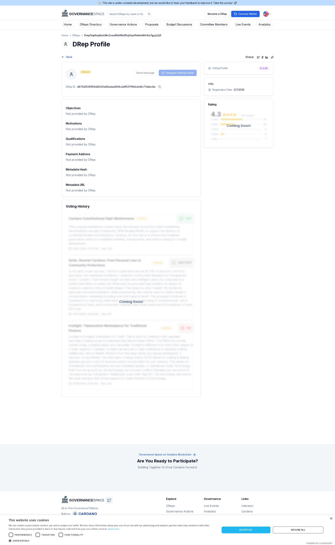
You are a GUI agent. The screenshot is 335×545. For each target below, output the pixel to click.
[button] (111, 540)
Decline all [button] (298, 529)
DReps (76, 35)
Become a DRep (217, 13)
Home (68, 24)
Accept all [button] (245, 529)
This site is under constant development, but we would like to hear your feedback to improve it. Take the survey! (167, 2)
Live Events (243, 24)
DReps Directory (91, 24)
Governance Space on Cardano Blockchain (165, 454)
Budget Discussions (179, 24)
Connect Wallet (247, 13)
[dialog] (167, 530)
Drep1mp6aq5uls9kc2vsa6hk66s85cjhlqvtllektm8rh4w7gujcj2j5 (122, 35)
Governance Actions (123, 24)
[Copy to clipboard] (272, 57)
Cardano (247, 511)
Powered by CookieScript (319, 543)
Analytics (265, 24)
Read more (113, 528)
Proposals (151, 24)
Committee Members (214, 24)
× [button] (331, 518)
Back (69, 56)
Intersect (247, 506)
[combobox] (267, 14)
